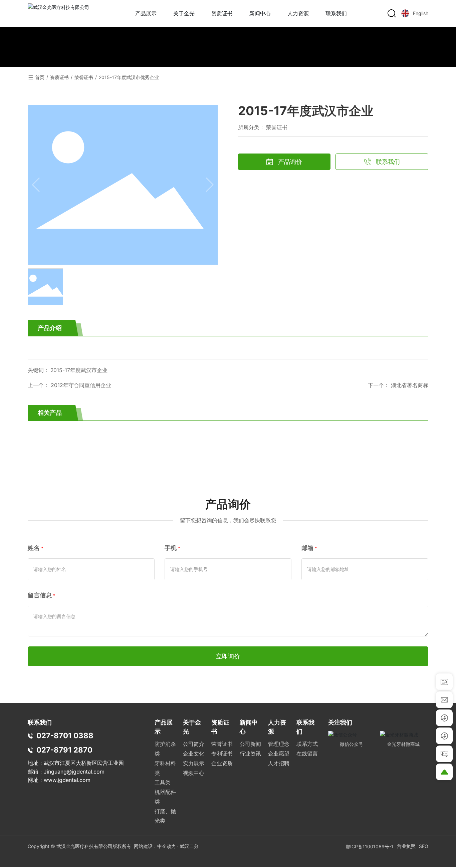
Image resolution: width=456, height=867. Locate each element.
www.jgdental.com (67, 780)
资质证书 (59, 77)
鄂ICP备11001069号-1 (370, 846)
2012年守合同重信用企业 (81, 385)
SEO (423, 846)
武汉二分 (189, 846)
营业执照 (406, 846)
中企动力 (166, 846)
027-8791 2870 (64, 750)
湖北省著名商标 (409, 385)
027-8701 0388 (64, 735)
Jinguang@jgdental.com (74, 771)
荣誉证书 (83, 77)
